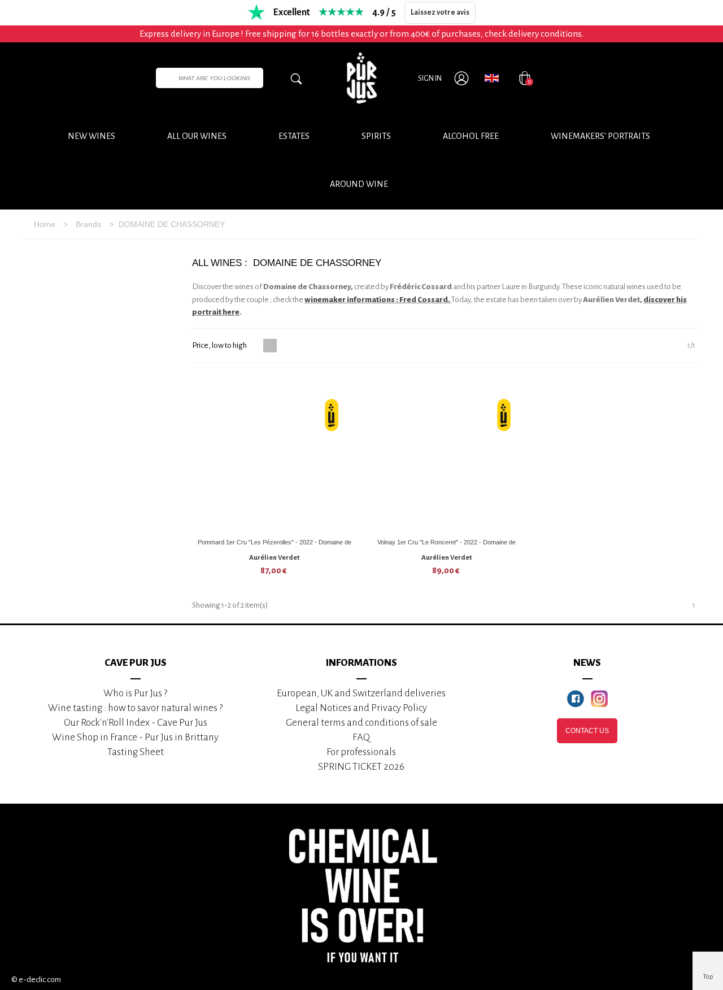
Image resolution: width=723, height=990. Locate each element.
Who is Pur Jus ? (135, 693)
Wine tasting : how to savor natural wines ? (135, 708)
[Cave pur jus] (361, 78)
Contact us (587, 731)
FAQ (361, 737)
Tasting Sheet (135, 752)
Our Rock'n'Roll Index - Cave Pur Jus (135, 722)
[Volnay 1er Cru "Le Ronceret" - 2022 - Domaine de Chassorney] (447, 453)
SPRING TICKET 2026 (361, 766)
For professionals (361, 752)
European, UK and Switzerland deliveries (361, 693)
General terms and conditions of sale (361, 722)
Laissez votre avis (440, 12)
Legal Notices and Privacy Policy (361, 708)
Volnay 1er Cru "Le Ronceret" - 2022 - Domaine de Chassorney (446, 546)
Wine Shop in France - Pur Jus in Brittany (135, 737)
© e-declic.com (36, 979)
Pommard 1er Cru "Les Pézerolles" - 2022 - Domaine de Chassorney (274, 546)
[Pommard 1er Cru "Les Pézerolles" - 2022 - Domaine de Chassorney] (274, 453)
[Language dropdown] (491, 78)
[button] (358, 184)
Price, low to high (220, 345)
